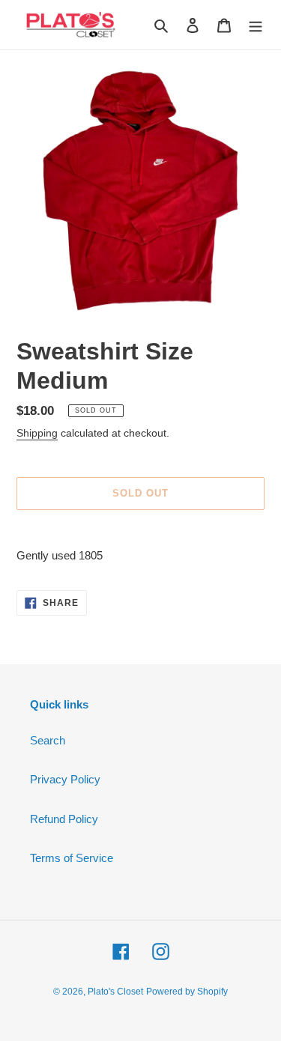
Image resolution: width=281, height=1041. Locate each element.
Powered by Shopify (187, 991)
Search (47, 740)
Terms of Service (71, 858)
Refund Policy (64, 819)
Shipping (37, 433)
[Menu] (255, 25)
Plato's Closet (115, 991)
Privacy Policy (65, 779)
